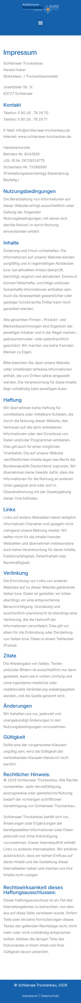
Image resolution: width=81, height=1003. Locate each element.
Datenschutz (50, 996)
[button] (40, 22)
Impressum (30, 996)
